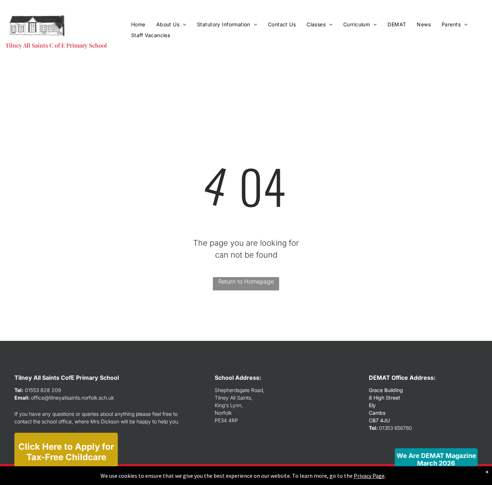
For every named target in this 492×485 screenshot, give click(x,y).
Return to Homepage (246, 281)
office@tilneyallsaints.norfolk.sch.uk (72, 398)
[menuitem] (138, 24)
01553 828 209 (43, 390)
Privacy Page (369, 475)
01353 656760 (395, 428)
